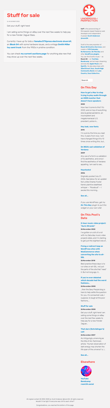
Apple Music (94, 64)
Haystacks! (86, 170)
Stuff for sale (87, 306)
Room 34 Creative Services (91, 47)
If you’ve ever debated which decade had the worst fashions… (93, 280)
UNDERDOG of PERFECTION (93, 11)
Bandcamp (85, 61)
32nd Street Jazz (87, 68)
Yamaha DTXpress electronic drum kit (52, 41)
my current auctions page (33, 53)
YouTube (95, 59)
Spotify (84, 66)
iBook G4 (14, 44)
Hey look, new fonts (90, 127)
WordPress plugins (92, 54)
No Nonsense (86, 52)
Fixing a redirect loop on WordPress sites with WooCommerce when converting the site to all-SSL (92, 251)
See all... (84, 196)
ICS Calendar (93, 49)
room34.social (87, 384)
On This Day (96, 52)
